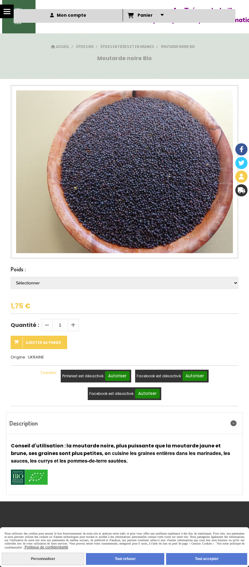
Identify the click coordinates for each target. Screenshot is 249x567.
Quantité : (25, 325)
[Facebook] (241, 149)
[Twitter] (241, 163)
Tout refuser (125, 559)
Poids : (18, 269)
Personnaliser (43, 559)
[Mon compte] (241, 177)
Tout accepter (207, 559)
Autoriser (117, 376)
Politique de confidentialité (46, 547)
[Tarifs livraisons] (241, 190)
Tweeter (48, 372)
